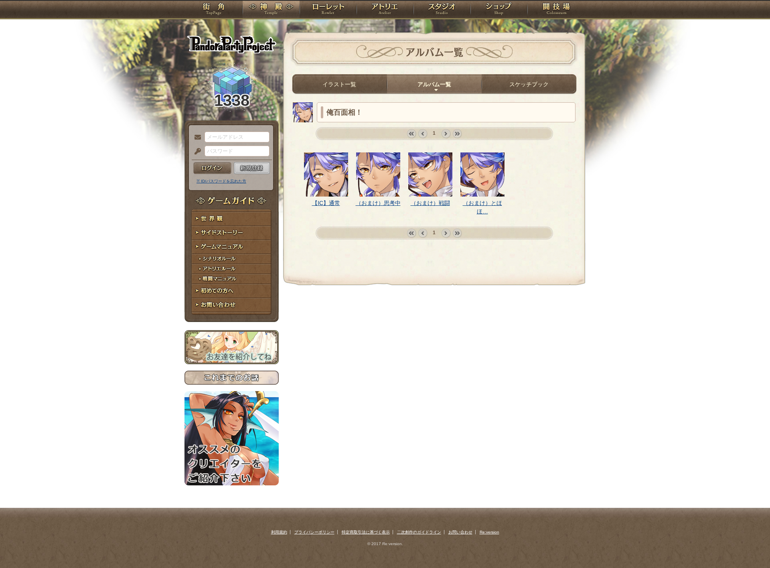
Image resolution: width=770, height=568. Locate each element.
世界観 (231, 219)
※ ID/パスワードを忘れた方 (221, 181)
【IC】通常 (326, 203)
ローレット (328, 10)
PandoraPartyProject (231, 44)
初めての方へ (231, 291)
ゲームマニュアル (231, 247)
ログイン (212, 168)
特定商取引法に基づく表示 (366, 532)
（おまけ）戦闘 (430, 203)
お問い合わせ (231, 305)
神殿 (271, 10)
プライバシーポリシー (314, 532)
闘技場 (556, 10)
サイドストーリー (231, 233)
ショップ (498, 10)
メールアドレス (195, 138)
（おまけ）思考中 (378, 203)
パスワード (195, 152)
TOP (213, 10)
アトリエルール (231, 269)
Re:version (489, 532)
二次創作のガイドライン (419, 532)
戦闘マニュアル (231, 279)
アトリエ (385, 10)
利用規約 (279, 532)
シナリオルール (231, 259)
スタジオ (441, 10)
